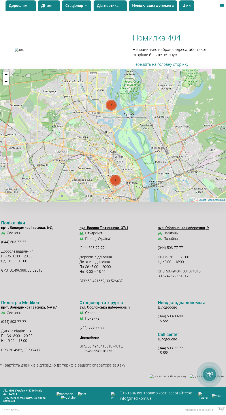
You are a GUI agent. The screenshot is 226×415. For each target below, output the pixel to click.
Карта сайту (10, 410)
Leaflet (202, 199)
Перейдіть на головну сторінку (160, 64)
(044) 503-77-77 (13, 242)
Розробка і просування (199, 409)
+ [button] (6, 74)
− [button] (6, 81)
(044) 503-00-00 (170, 316)
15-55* (163, 321)
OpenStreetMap (216, 199)
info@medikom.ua (136, 398)
